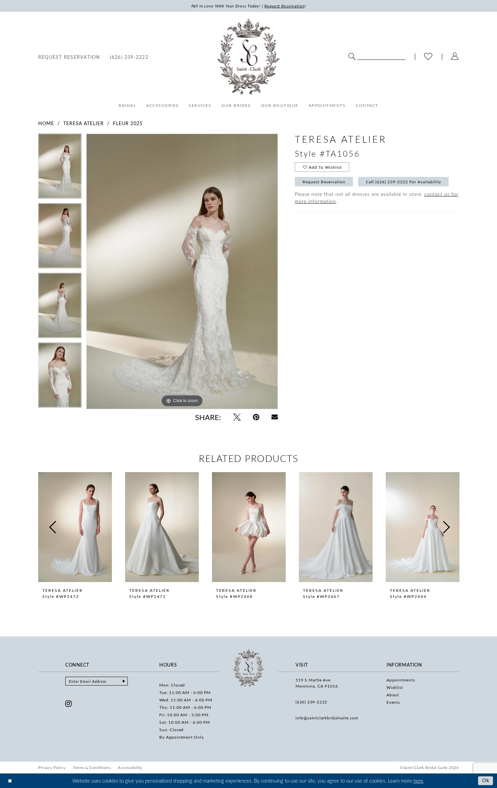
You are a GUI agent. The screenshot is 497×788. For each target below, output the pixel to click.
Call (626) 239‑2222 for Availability (403, 181)
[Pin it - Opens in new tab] (256, 417)
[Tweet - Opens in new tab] (237, 417)
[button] (455, 56)
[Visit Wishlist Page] (428, 57)
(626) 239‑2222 (311, 701)
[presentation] (75, 527)
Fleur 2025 (128, 123)
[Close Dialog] (10, 781)
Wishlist (394, 687)
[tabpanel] (59, 168)
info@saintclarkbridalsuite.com (326, 717)
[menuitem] (69, 56)
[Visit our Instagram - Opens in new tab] (68, 703)
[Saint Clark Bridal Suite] (248, 56)
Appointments (400, 679)
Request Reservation (324, 181)
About (392, 694)
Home (46, 123)
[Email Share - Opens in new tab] (274, 417)
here (418, 780)
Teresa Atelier (83, 123)
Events (393, 702)
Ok (486, 780)
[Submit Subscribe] (124, 681)
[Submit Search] (352, 56)
